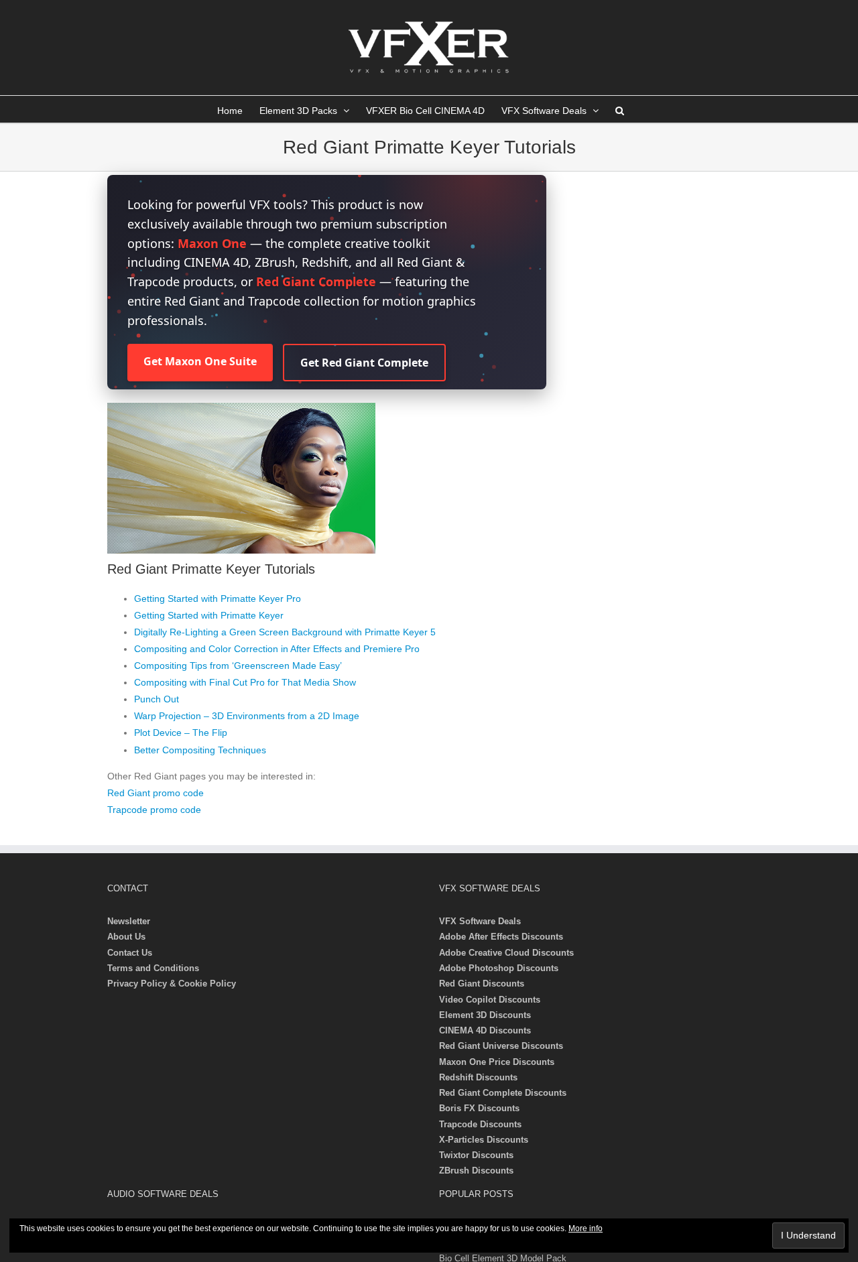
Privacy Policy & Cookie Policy (171, 984)
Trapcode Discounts (480, 1124)
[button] (619, 109)
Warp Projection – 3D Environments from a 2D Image (246, 715)
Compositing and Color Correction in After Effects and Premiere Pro (277, 648)
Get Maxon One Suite (200, 361)
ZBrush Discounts (476, 1170)
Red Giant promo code (155, 792)
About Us (126, 937)
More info (585, 1228)
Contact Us (129, 953)
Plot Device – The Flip (180, 732)
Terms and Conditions (153, 968)
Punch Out (156, 699)
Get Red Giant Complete (364, 362)
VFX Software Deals (480, 921)
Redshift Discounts (478, 1077)
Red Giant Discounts (481, 984)
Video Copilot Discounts (489, 1000)
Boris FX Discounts (479, 1108)
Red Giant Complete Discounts (502, 1093)
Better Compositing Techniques (200, 750)
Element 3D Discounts (485, 1015)
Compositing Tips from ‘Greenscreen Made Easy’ (238, 665)
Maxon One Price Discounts (496, 1062)
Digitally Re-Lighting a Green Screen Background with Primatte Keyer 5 (285, 632)
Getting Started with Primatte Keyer (209, 615)
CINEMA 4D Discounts (485, 1030)
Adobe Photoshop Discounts (498, 968)
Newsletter (128, 921)
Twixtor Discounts (476, 1155)
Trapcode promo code (154, 809)
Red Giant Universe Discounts (501, 1046)
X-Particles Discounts (483, 1140)
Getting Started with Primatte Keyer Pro (217, 598)
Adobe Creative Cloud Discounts (506, 953)
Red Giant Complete (316, 281)
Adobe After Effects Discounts (501, 937)
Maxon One (212, 243)
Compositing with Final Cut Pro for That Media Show (245, 682)
